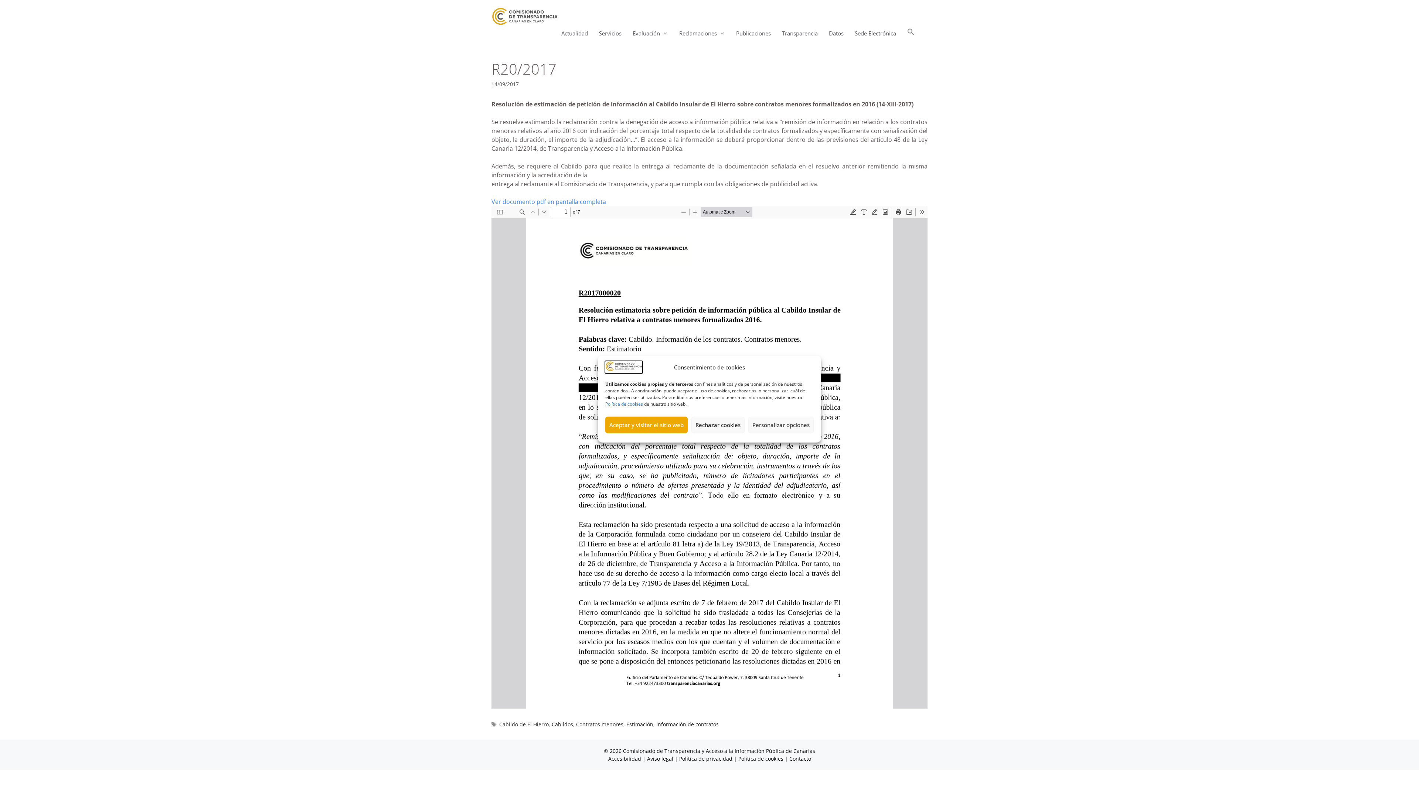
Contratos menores (599, 724)
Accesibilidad (625, 758)
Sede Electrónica (875, 33)
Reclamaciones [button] (698, 33)
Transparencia (800, 33)
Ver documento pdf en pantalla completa (548, 202)
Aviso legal (660, 758)
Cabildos (562, 724)
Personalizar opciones (781, 425)
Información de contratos (687, 724)
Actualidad (574, 33)
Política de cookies (624, 403)
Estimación (639, 724)
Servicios (610, 33)
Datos (836, 33)
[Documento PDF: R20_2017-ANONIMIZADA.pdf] (709, 457)
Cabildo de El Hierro (524, 724)
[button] (911, 33)
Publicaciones (753, 33)
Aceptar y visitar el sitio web (646, 425)
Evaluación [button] (646, 33)
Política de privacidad (705, 758)
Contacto (800, 758)
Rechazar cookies (718, 425)
